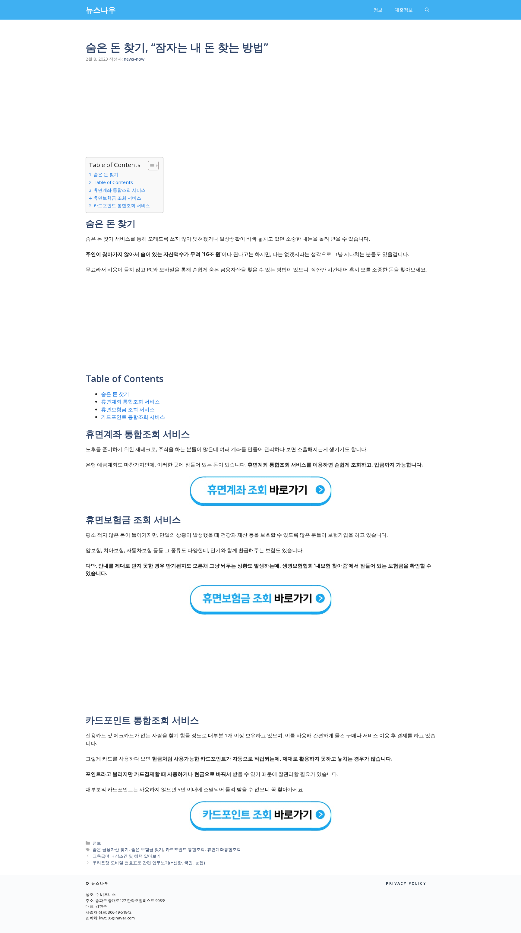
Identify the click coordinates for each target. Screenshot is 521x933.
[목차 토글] (150, 165)
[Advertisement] (260, 104)
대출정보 (404, 10)
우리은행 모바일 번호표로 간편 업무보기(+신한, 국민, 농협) (149, 862)
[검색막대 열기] (427, 10)
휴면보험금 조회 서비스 (117, 198)
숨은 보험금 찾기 (147, 849)
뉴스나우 (101, 10)
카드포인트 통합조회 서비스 (121, 205)
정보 (378, 10)
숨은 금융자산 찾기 (111, 849)
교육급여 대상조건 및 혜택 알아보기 (127, 856)
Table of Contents (113, 182)
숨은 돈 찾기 (105, 174)
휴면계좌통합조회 (224, 849)
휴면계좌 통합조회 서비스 (119, 190)
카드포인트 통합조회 (185, 849)
